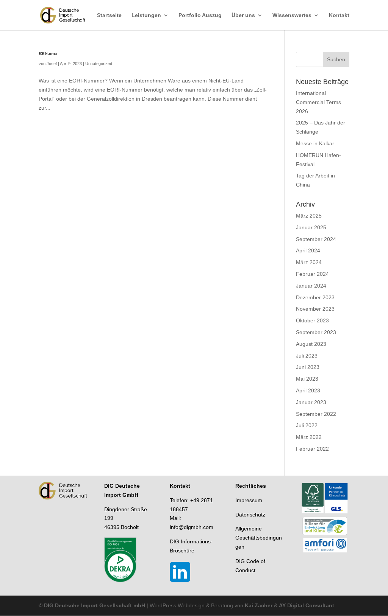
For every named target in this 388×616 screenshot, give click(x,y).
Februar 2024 (312, 274)
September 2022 (316, 414)
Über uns (243, 15)
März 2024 (309, 262)
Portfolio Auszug (200, 15)
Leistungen (146, 15)
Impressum (248, 500)
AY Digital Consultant (306, 605)
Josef (52, 63)
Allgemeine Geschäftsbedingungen (258, 538)
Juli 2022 (307, 425)
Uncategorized (98, 63)
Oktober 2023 (312, 320)
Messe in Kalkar (315, 143)
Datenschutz (250, 515)
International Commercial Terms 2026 (318, 102)
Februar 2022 (312, 449)
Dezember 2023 (315, 297)
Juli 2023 (307, 356)
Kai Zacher (257, 605)
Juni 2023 (307, 367)
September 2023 (316, 332)
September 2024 (316, 239)
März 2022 (309, 437)
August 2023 (311, 344)
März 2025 (309, 216)
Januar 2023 (311, 402)
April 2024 (308, 250)
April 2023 (308, 390)
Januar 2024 (311, 286)
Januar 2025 (311, 227)
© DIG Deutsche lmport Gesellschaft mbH (92, 605)
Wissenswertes (291, 15)
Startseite (109, 15)
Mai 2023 (307, 379)
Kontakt (339, 15)
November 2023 (315, 309)
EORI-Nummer (48, 54)
